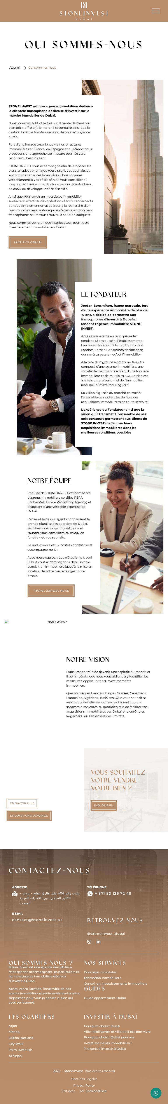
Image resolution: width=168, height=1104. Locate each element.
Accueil (15, 67)
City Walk (16, 1044)
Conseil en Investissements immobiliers (115, 983)
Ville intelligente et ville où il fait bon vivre (117, 1032)
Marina (14, 1032)
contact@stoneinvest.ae (37, 920)
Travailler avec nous (51, 590)
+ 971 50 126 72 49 (113, 893)
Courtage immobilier (100, 972)
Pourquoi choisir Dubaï (102, 1026)
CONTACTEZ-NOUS (28, 242)
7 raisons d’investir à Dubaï (105, 1049)
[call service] (155, 1093)
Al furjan (15, 1056)
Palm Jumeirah (20, 1050)
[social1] (99, 941)
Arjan (13, 1026)
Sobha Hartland (21, 1038)
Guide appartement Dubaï (105, 998)
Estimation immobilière (102, 978)
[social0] (89, 941)
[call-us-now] (90, 893)
